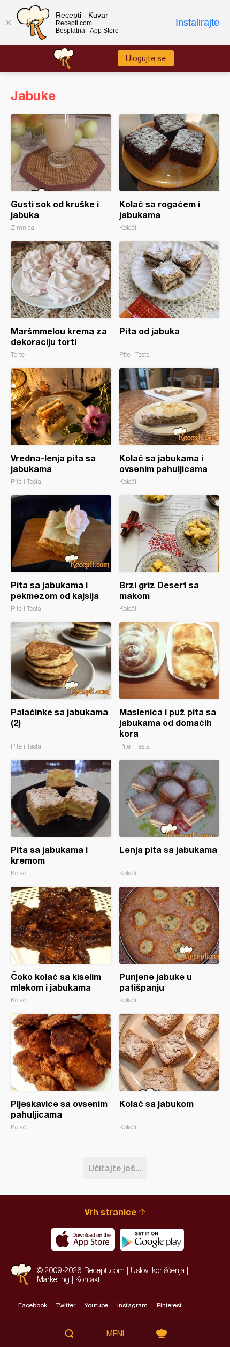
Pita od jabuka (169, 299)
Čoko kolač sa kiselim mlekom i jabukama (61, 945)
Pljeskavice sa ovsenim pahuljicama (61, 1072)
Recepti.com (21, 1274)
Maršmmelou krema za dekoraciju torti (61, 299)
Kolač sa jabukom (169, 1072)
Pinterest (169, 1305)
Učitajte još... (115, 1168)
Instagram (132, 1305)
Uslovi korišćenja (158, 1270)
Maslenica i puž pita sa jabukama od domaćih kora (169, 686)
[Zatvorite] (8, 22)
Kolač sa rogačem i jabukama (169, 172)
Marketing (53, 1279)
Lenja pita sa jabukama (169, 818)
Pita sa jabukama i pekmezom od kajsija (61, 553)
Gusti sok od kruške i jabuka (61, 172)
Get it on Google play (152, 1239)
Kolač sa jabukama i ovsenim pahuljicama (169, 426)
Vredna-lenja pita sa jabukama (61, 426)
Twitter (65, 1305)
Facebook (32, 1305)
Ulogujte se (146, 58)
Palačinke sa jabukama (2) (61, 686)
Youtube (96, 1305)
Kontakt (87, 1279)
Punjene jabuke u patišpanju (169, 945)
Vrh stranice (110, 1212)
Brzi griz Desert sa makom (169, 553)
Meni (115, 1333)
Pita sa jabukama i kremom (61, 818)
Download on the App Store (83, 1239)
